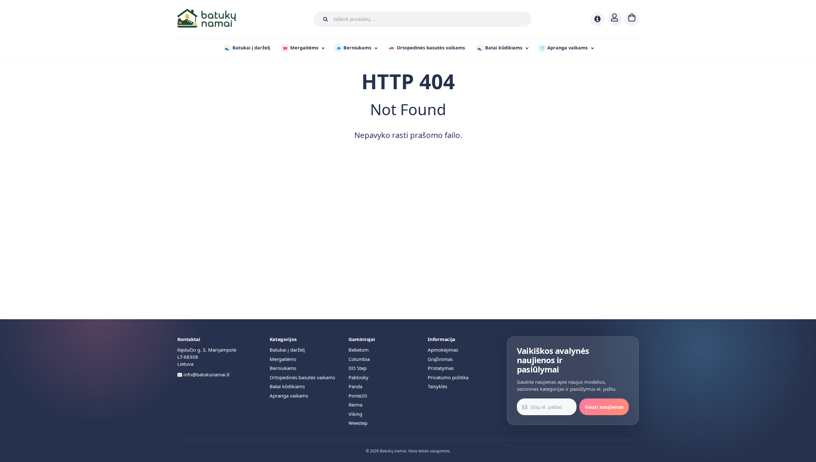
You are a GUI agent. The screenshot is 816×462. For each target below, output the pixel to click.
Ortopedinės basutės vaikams (302, 377)
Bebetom (359, 349)
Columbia (359, 359)
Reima (355, 404)
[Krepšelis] (632, 19)
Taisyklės (437, 386)
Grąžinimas (440, 359)
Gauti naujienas (604, 407)
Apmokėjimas (443, 349)
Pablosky (358, 377)
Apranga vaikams (289, 395)
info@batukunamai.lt (206, 374)
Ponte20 (358, 395)
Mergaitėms (283, 359)
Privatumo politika (448, 377)
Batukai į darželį (287, 349)
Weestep (358, 423)
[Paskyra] (615, 19)
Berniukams (283, 368)
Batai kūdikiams (287, 386)
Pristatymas (441, 368)
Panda (355, 386)
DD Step (357, 368)
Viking (355, 414)
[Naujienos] (597, 19)
